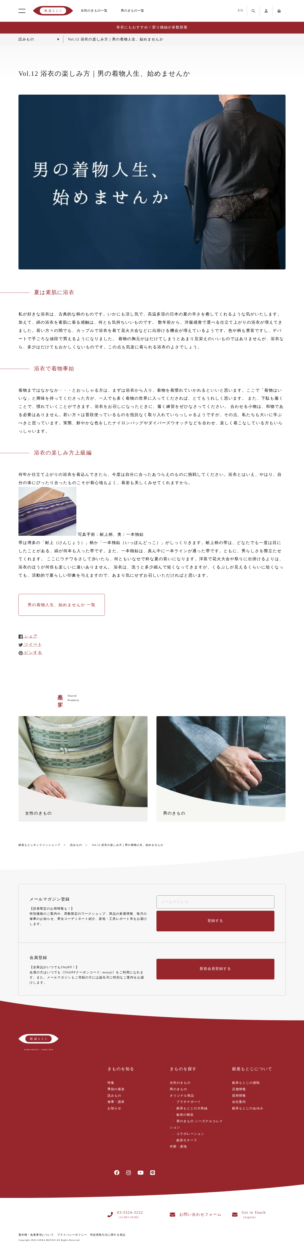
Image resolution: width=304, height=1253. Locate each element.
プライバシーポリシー (72, 1234)
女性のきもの (180, 1083)
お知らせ (114, 1108)
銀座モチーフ (186, 1140)
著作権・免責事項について (36, 1234)
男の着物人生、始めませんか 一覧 (62, 605)
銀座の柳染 (185, 1115)
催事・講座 (116, 1102)
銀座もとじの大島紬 (192, 1108)
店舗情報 (239, 1089)
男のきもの (178, 1089)
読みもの (76, 845)
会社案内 (239, 1102)
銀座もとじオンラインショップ (39, 845)
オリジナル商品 (182, 1096)
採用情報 (239, 1096)
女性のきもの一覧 (94, 10)
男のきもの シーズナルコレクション (196, 1124)
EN (240, 10)
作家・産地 (178, 1146)
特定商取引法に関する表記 (108, 1234)
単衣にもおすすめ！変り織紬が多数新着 (152, 27)
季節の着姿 (116, 1089)
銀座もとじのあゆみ (247, 1108)
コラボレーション (190, 1134)
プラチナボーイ (188, 1102)
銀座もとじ (53, 11)
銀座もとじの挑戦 (246, 1083)
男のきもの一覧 (132, 10)
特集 (110, 1083)
